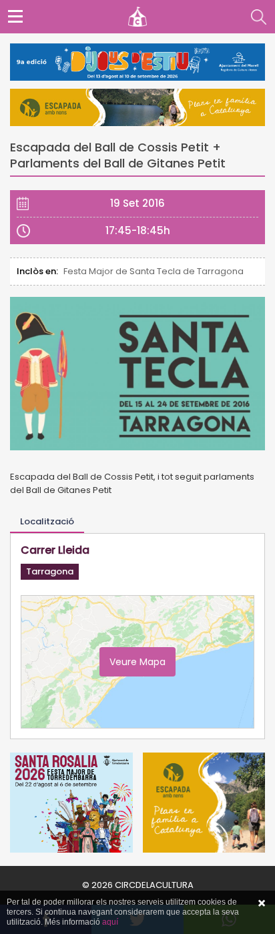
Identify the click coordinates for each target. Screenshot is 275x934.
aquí (110, 922)
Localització (47, 521)
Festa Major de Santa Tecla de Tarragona (153, 271)
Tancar (261, 903)
